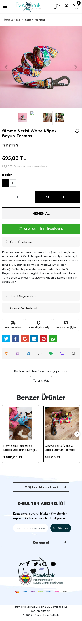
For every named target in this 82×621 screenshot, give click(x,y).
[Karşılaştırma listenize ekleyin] (41, 353)
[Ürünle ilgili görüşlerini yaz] (30, 353)
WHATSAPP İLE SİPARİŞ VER (43, 229)
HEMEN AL (41, 213)
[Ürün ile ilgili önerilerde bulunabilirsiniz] (74, 353)
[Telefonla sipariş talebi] (63, 353)
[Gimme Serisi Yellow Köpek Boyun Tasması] (62, 424)
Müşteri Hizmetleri (41, 487)
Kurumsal (41, 542)
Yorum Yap (41, 380)
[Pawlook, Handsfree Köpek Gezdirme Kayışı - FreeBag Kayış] (20, 424)
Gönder (63, 528)
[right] (77, 434)
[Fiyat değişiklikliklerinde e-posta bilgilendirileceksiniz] (52, 353)
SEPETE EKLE (57, 197)
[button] (6, 67)
